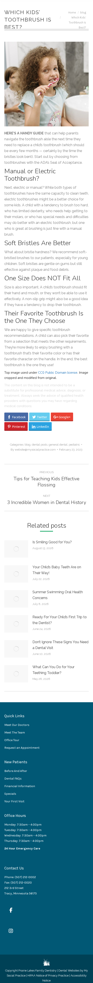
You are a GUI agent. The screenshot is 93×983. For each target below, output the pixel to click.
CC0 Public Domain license (57, 372)
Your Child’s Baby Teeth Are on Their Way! (56, 570)
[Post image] (16, 549)
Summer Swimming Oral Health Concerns (57, 595)
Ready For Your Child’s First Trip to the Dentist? (59, 620)
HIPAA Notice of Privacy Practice (48, 975)
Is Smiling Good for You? (52, 542)
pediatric (74, 444)
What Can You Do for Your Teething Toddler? (53, 670)
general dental (58, 444)
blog (27, 444)
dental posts (39, 444)
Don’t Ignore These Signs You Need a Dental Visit (60, 645)
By (33, 449)
